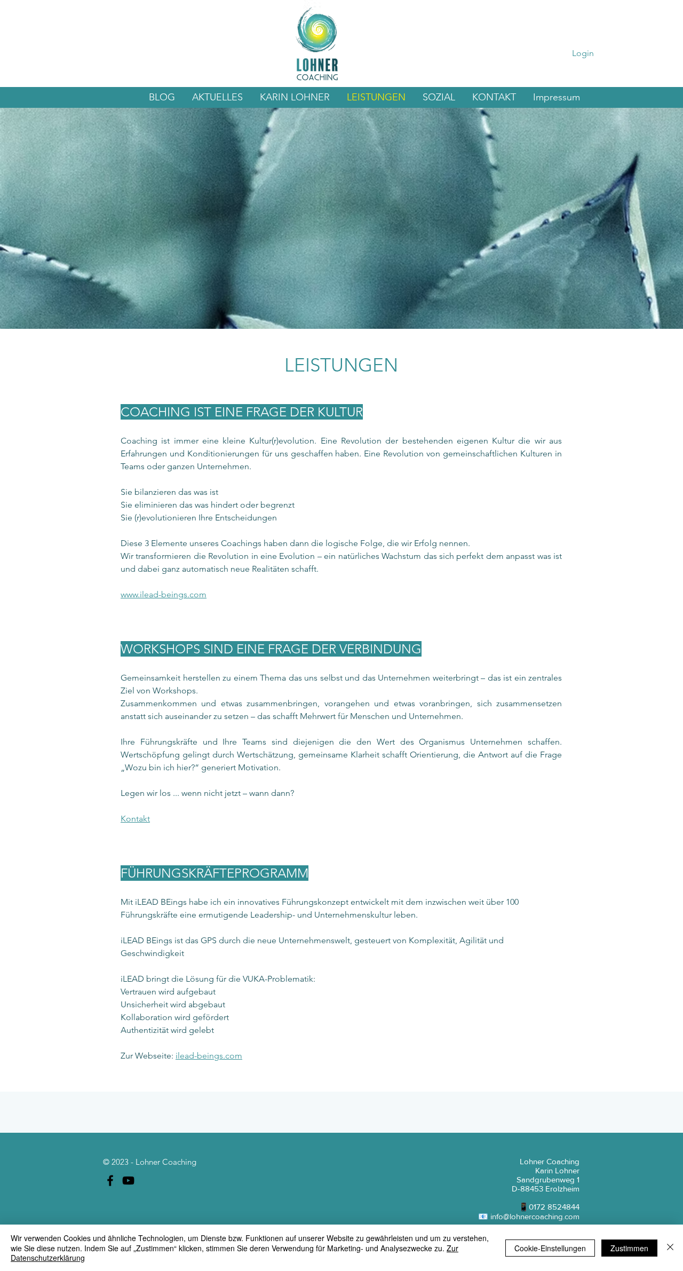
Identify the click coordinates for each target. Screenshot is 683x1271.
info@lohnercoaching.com (534, 1216)
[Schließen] (670, 1247)
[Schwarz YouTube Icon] (128, 1180)
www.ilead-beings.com (164, 594)
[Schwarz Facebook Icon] (110, 1180)
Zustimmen (629, 1248)
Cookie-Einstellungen (550, 1248)
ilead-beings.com (209, 1056)
